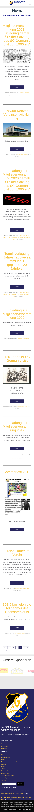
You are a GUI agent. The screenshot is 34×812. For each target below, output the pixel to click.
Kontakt (3, 744)
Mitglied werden (5, 757)
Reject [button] (20, 809)
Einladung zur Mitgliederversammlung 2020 (17, 313)
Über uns (4, 755)
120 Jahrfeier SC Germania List (17, 358)
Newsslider (20, 154)
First (5, 648)
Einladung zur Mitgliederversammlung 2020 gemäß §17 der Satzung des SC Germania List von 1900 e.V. (17, 180)
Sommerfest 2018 (17, 472)
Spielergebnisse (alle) (7, 775)
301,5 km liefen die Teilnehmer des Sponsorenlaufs (17, 608)
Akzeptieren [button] (12, 809)
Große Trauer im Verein (17, 553)
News (3, 759)
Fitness (27, 92)
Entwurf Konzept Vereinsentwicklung (17, 114)
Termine (3, 780)
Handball (12, 95)
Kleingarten (19, 95)
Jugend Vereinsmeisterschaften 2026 (12, 793)
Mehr (17, 87)
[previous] (9, 647)
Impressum (4, 746)
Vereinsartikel (5, 771)
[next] (27, 647)
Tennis (29, 95)
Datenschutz (5, 748)
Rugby (25, 95)
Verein (13, 97)
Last (5, 650)
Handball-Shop (5, 773)
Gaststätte (6, 95)
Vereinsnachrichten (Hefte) (9, 762)
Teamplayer (4, 777)
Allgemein (21, 92)
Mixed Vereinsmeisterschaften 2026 (11, 791)
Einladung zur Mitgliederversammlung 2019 (17, 426)
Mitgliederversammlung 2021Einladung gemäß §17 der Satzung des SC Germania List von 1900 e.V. (17, 35)
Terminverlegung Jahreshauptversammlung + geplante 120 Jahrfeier (17, 261)
